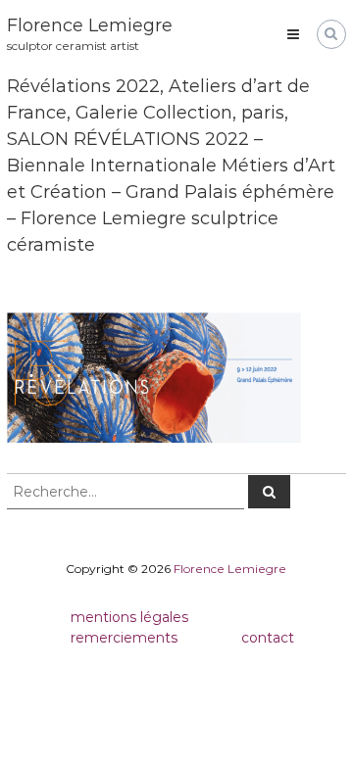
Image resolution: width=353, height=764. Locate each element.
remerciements (124, 637)
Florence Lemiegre (90, 25)
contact (267, 637)
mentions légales (129, 617)
